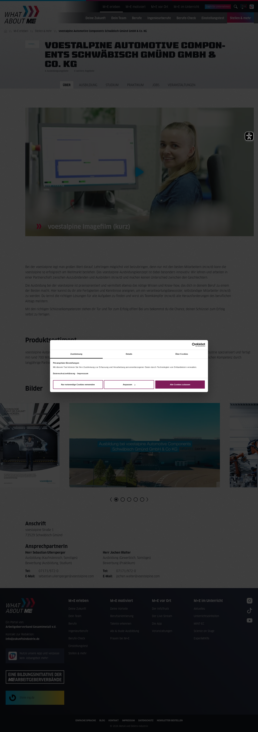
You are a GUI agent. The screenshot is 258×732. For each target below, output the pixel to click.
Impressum (82, 373)
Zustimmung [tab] (76, 354)
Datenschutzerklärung (64, 373)
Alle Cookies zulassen (180, 384)
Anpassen (127, 384)
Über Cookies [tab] (181, 354)
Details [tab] (129, 354)
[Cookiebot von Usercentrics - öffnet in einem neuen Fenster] (189, 345)
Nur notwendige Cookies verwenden (78, 384)
